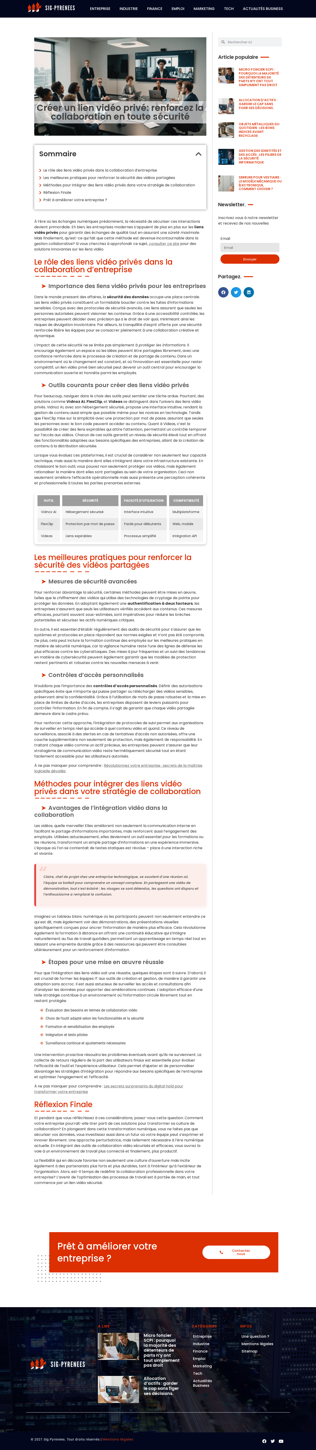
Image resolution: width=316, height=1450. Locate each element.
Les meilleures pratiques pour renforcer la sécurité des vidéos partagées (109, 177)
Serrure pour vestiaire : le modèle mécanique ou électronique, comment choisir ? (260, 183)
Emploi (178, 8)
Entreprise (100, 8)
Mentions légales (257, 1344)
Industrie (129, 8)
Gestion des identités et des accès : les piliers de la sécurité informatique (260, 156)
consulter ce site (164, 243)
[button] (198, 153)
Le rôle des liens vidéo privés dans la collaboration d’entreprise (100, 170)
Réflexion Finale (57, 192)
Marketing (204, 8)
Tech (229, 8)
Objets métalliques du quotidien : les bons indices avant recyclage (259, 130)
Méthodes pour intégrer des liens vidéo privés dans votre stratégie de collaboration (119, 185)
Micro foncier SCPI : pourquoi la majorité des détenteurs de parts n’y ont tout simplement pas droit (259, 77)
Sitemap (249, 1351)
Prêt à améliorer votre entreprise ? (75, 200)
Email (225, 239)
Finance (154, 8)
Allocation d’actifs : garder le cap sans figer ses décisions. (258, 104)
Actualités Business (263, 8)
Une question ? (255, 1336)
